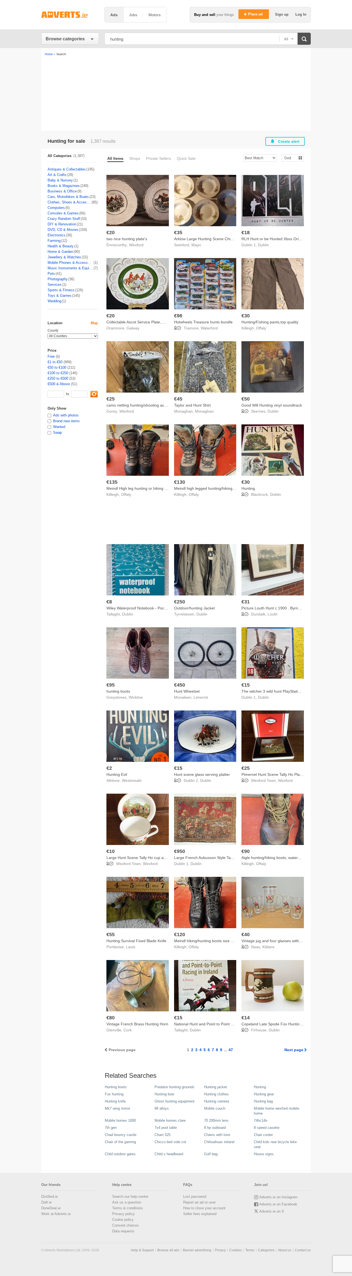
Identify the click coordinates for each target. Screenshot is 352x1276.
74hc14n (260, 1120)
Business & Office (62, 191)
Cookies (235, 1250)
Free (51, 356)
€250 (179, 602)
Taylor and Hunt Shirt (192, 405)
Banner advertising (197, 1250)
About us (284, 1250)
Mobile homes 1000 (120, 1120)
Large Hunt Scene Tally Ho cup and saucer (143, 857)
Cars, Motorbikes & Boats (68, 197)
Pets (51, 274)
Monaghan (204, 411)
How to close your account (204, 1208)
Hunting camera (216, 1101)
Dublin (263, 245)
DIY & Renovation (62, 224)
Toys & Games (60, 295)
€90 (245, 851)
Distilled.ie (49, 1196)
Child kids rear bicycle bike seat (275, 1144)
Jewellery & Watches (64, 257)
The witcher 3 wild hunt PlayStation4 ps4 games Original (290, 691)
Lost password (194, 1196)
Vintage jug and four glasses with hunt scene (280, 941)
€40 (245, 934)
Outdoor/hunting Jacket (194, 608)
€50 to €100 (57, 367)
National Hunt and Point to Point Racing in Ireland (217, 1024)
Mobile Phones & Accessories (70, 263)
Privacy (220, 1250)
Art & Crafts (57, 175)
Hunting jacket (215, 1087)
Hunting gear (264, 1094)
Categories (266, 1250)
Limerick (201, 697)
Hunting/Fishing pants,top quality (269, 322)
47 (231, 1050)
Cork (127, 1030)
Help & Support (142, 1250)
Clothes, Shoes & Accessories (69, 202)
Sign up (282, 14)
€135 (111, 482)
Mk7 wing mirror (117, 1108)
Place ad (256, 14)
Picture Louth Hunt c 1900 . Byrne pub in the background (290, 608)
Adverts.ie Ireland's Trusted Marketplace (70, 14)
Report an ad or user (199, 1202)
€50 (245, 399)
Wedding (54, 301)
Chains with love (217, 1135)
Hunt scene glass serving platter (202, 774)
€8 (109, 602)
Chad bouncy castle (120, 1135)
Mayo (196, 245)
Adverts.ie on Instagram (278, 1197)
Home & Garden (60, 252)
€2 (109, 768)
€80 (110, 1017)
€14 (245, 1017)
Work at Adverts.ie (56, 1214)
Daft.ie (46, 1202)
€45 (178, 399)
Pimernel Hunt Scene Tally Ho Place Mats (277, 774)
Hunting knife (115, 1101)
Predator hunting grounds (174, 1087)
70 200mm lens (216, 1120)
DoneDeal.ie (51, 1208)
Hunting (248, 488)
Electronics (56, 235)
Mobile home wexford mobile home (276, 1110)
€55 (110, 934)
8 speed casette (266, 1128)
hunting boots (118, 691)
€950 (179, 851)
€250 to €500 (58, 378)
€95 (110, 685)
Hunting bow (164, 1094)
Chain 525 (162, 1135)
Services (55, 284)
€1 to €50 (55, 362)
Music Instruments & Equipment (70, 268)
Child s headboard (169, 1154)
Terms (249, 1250)
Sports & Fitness (61, 290)
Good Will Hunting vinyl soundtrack (271, 405)
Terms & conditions (127, 1208)
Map (94, 323)
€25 (110, 399)
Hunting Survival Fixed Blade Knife (136, 941)
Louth (272, 614)
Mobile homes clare (170, 1120)
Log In (300, 14)
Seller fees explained (199, 1214)
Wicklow (136, 697)
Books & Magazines (64, 186)
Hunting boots (116, 1087)
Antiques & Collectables (67, 169)
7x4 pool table (166, 1128)
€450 (179, 685)
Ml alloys (162, 1108)
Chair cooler (263, 1135)
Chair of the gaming (120, 1142)
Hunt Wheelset (187, 691)
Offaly (261, 328)
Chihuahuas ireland (219, 1142)
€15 (245, 685)
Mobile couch (214, 1108)
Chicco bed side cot (170, 1142)
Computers (56, 208)
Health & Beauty (61, 246)
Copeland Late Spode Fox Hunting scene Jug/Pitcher (287, 1024)
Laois (130, 947)
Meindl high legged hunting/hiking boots (208, 488)
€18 (245, 232)
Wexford (136, 245)
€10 (110, 851)
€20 (110, 232)
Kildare (268, 947)
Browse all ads (168, 1250)
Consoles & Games (63, 213)
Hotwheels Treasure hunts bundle (203, 322)
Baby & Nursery (60, 180)
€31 (245, 602)
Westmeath (132, 780)
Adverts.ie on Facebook (278, 1204)
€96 (178, 315)
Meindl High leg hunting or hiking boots (140, 488)
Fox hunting (114, 1094)
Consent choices (125, 1225)
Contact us (303, 1250)
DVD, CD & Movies (63, 230)
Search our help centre (130, 1196)
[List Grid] (290, 158)
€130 (179, 482)
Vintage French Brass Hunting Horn (137, 1024)
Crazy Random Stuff (64, 219)
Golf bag (211, 1154)
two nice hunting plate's (126, 239)
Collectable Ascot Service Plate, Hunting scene (146, 322)
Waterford (209, 328)
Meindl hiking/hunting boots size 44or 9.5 (209, 941)
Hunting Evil (116, 774)
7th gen (111, 1128)
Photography (58, 279)
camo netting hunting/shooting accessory (142, 405)
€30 (245, 315)
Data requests (123, 1231)
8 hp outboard (215, 1128)
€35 (178, 232)
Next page (293, 1050)
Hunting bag (263, 1101)
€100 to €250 (58, 373)
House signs (264, 1154)
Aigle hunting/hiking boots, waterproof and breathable (287, 857)
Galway (133, 328)
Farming (54, 241)
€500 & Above (59, 384)
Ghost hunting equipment (174, 1101)
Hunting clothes (216, 1094)
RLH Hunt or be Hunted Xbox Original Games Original (288, 239)
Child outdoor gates (120, 1154)
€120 (179, 934)
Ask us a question (126, 1202)
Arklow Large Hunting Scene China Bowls (210, 239)
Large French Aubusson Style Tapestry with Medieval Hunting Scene (233, 857)
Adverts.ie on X (271, 1211)
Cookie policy (123, 1220)
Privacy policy (123, 1214)
